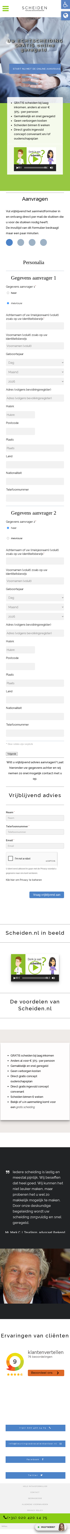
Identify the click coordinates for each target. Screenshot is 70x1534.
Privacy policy (35, 1510)
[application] (35, 159)
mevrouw (16, 303)
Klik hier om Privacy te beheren (24, 880)
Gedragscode (35, 1498)
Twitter (33, 1475)
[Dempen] (51, 167)
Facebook (33, 1459)
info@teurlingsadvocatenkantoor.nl (33, 1444)
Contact (35, 1492)
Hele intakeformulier (35, 1486)
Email (10, 840)
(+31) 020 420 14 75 (33, 1428)
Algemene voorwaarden (35, 1504)
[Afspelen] (17, 168)
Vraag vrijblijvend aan (46, 894)
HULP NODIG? (48, 1527)
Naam (10, 812)
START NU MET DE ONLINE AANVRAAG (36, 69)
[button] (65, 4)
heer (14, 292)
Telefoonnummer (17, 826)
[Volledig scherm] (56, 168)
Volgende (11, 754)
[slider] (35, 167)
